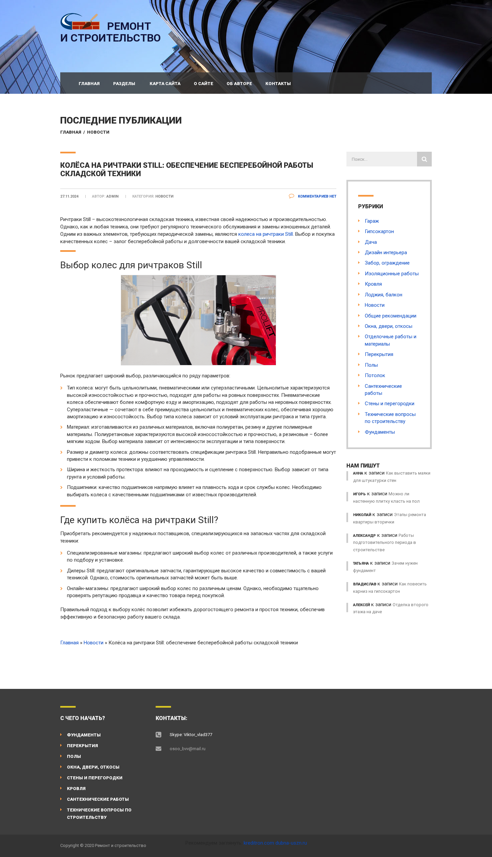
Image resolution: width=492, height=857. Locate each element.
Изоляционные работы (392, 274)
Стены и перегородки (389, 404)
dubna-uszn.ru (291, 843)
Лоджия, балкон (383, 295)
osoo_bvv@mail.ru (188, 748)
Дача (371, 242)
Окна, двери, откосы (388, 326)
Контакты (278, 83)
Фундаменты (380, 432)
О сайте (203, 83)
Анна (358, 473)
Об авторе (239, 83)
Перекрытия (379, 354)
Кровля (373, 284)
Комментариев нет (316, 196)
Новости (98, 132)
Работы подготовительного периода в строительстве (384, 542)
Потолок (375, 375)
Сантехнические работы (98, 799)
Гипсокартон (379, 231)
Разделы (124, 83)
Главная (89, 83)
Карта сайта (165, 83)
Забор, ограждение (387, 263)
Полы (371, 365)
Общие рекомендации (390, 316)
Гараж (372, 221)
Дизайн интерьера (386, 252)
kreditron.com (259, 843)
